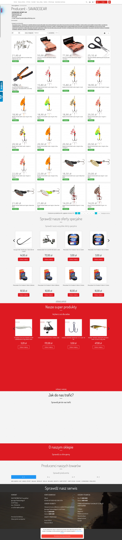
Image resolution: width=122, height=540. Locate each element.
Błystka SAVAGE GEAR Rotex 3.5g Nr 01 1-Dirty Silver (73, 186)
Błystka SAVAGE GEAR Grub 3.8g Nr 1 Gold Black (99, 156)
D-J (48, 477)
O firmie (28, 2)
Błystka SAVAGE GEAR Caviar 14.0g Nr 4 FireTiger (23, 127)
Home (15, 2)
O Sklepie (80, 509)
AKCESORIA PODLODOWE (62, 25)
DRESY (99, 25)
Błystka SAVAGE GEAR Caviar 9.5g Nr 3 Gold (73, 97)
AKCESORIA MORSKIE (51, 25)
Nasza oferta (21, 2)
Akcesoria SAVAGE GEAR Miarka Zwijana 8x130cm (48, 38)
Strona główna (15, 5)
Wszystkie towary (16, 25)
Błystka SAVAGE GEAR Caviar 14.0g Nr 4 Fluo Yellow (98, 127)
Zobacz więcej (24, 259)
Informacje (51, 2)
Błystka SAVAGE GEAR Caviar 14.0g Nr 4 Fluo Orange (48, 127)
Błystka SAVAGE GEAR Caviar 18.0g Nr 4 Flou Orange (48, 156)
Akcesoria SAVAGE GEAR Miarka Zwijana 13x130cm (73, 38)
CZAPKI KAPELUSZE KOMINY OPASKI (89, 25)
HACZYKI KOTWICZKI (25, 26)
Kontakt (33, 2)
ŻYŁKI (40, 29)
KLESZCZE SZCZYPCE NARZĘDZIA (38, 26)
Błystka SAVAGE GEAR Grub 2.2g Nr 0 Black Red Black (73, 156)
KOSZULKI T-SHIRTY (51, 26)
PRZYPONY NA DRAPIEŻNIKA (81, 28)
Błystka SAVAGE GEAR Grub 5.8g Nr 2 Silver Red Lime (48, 186)
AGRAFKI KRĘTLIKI (32, 25)
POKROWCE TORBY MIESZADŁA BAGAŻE (27, 28)
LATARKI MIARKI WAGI (61, 26)
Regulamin (80, 511)
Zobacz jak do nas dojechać (18, 519)
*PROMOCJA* (24, 25)
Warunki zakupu (82, 516)
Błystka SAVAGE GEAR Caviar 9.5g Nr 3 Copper (98, 68)
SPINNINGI (14, 29)
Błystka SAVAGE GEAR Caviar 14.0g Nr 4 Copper (98, 97)
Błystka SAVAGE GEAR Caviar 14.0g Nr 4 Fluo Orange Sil (73, 127)
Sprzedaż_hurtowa (60, 2)
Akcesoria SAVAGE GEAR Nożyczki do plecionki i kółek (98, 38)
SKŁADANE (91, 28)
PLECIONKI (85, 26)
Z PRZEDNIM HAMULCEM (33, 29)
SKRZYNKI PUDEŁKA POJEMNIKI (101, 28)
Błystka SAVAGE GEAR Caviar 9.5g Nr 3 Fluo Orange (23, 97)
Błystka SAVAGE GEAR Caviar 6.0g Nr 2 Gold (73, 68)
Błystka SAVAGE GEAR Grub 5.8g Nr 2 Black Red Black (23, 186)
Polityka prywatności (83, 513)
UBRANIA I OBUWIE (22, 29)
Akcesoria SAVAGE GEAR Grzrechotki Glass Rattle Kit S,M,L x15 (23, 38)
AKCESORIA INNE (41, 25)
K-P (73, 477)
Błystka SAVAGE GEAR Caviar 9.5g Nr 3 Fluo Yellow (48, 97)
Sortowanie (14, 20)
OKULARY (80, 26)
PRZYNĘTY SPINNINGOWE (68, 28)
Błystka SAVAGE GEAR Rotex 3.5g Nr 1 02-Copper (99, 186)
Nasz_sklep (40, 2)
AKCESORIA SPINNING (74, 25)
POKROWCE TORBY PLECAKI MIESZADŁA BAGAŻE (49, 28)
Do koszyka (23, 58)
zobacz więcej (61, 301)
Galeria (45, 2)
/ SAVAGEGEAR (23, 5)
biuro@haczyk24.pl (19, 507)
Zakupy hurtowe (82, 518)
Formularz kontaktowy (17, 517)
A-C (23, 477)
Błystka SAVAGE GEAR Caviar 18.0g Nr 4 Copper (23, 156)
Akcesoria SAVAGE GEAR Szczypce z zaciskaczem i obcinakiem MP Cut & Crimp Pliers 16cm (23, 69)
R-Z (98, 477)
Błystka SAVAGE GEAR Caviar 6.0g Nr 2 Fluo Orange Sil (48, 68)
